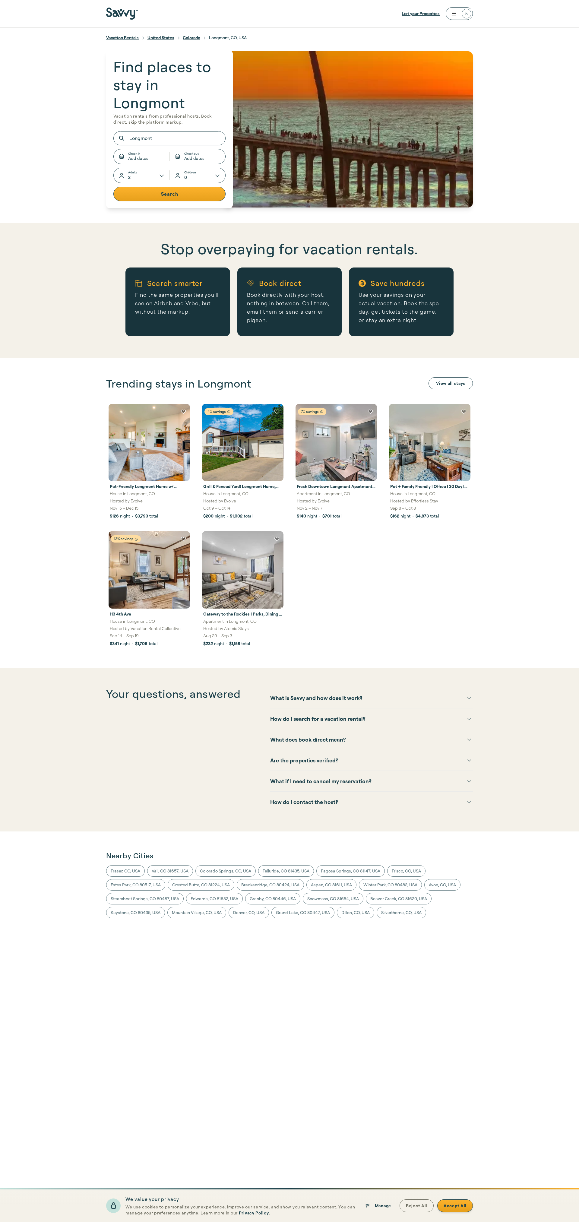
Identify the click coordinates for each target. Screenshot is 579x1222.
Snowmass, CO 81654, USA (333, 898)
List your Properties (421, 13)
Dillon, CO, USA (355, 912)
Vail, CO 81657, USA (170, 870)
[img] (228, 411)
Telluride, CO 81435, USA (286, 870)
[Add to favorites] (183, 411)
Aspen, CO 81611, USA (331, 884)
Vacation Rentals (122, 37)
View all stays (450, 383)
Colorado (191, 37)
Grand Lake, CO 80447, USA (303, 912)
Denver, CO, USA (248, 912)
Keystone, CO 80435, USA (135, 912)
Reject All (416, 1205)
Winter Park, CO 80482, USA (390, 884)
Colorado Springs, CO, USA (225, 870)
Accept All (455, 1205)
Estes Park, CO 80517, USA (136, 884)
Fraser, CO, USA (125, 870)
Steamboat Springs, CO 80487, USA (145, 898)
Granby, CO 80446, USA (273, 898)
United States (160, 37)
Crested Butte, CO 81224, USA (201, 884)
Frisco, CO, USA (406, 870)
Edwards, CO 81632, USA (214, 898)
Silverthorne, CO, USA (401, 912)
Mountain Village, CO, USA (197, 912)
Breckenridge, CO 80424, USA (270, 884)
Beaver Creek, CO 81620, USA (398, 898)
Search (169, 194)
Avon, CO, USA (442, 884)
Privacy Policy (254, 1212)
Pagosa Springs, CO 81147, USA (350, 870)
